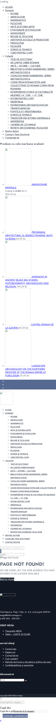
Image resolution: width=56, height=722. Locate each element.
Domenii (9, 10)
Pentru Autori (12, 131)
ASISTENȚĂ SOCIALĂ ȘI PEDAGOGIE (29, 40)
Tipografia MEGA (13, 631)
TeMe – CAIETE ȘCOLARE (17, 634)
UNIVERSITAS (17, 121)
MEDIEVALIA (16, 102)
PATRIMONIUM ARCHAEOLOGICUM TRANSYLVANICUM (29, 106)
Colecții (9, 56)
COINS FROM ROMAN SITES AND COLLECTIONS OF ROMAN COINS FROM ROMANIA (32, 85)
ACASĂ (9, 7)
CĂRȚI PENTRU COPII (21, 53)
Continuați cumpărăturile (15, 715)
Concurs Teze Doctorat (17, 134)
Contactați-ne (12, 137)
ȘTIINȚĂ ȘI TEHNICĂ (21, 49)
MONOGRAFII (17, 33)
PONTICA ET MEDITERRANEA (25, 111)
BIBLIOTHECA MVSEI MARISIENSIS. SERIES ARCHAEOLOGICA (32, 70)
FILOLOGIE (16, 23)
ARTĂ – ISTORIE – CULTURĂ (25, 66)
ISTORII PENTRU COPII (22, 98)
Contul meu (10, 648)
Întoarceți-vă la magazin (24, 711)
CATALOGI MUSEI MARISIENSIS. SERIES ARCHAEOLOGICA (30, 77)
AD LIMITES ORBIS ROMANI (24, 62)
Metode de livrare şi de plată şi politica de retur (28, 662)
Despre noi (10, 652)
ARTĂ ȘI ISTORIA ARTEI (22, 26)
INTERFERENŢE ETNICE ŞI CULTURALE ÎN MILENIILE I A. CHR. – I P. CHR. (31, 93)
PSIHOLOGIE (17, 43)
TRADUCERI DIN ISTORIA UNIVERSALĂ (30, 118)
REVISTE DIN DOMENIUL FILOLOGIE (29, 128)
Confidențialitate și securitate (19, 665)
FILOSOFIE (15, 46)
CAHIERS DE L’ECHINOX (23, 124)
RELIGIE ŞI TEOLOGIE (21, 36)
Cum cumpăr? (11, 658)
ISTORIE (14, 13)
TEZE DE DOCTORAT (21, 59)
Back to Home (7, 579)
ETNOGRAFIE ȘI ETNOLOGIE (25, 30)
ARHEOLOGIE (17, 17)
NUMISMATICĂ (18, 20)
